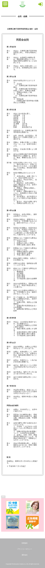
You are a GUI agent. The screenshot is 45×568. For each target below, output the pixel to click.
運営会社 (25, 555)
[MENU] (5, 2)
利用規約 (25, 543)
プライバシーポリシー (24, 549)
